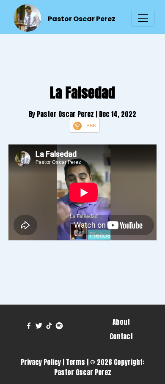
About (121, 322)
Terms (75, 362)
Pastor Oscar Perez (82, 19)
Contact (121, 336)
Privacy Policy (41, 362)
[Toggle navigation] (143, 18)
